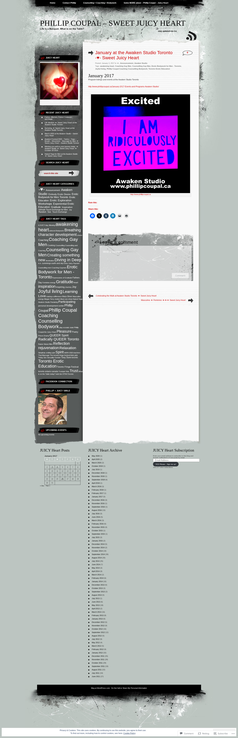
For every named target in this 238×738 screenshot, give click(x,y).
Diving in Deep (68, 260)
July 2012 (95, 639)
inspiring (60, 287)
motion (57, 299)
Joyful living (50, 291)
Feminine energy (49, 283)
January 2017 (97, 497)
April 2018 (96, 483)
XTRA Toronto (68, 374)
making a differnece (54, 296)
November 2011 (98, 659)
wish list (59, 374)
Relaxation (67, 348)
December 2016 (98, 500)
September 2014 (98, 554)
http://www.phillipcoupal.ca (140, 194)
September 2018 (98, 480)
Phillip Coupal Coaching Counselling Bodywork (57, 318)
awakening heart (107, 66)
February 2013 (97, 615)
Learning (70, 291)
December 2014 (98, 544)
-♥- (42, 189)
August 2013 (97, 595)
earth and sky (57, 263)
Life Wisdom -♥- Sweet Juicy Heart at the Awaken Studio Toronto (61, 124)
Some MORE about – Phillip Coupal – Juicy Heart (146, 3)
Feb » (48, 486)
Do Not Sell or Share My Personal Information (129, 688)
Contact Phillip (69, 3)
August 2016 (97, 510)
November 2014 (98, 547)
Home (52, 3)
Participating (66, 301)
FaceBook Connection (59, 381)
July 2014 (95, 561)
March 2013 (96, 612)
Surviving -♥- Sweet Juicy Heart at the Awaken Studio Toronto (60, 129)
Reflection (61, 343)
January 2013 (97, 619)
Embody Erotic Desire (59, 194)
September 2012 (98, 632)
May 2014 (96, 568)
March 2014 (96, 575)
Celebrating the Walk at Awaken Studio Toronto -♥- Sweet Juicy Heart (126, 296)
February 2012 (97, 649)
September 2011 (98, 666)
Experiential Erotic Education (56, 205)
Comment (180, 275)
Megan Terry (49, 299)
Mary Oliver (67, 296)
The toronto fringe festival (60, 355)
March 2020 (96, 463)
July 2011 (95, 673)
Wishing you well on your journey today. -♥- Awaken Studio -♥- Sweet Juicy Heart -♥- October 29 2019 (62, 148)
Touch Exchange (59, 212)
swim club (68, 353)
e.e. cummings (44, 263)
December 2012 (98, 622)
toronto (75, 357)
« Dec (42, 486)
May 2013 (96, 605)
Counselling (60, 245)
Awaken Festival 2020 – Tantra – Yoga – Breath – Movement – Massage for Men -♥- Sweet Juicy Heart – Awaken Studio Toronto (62, 141)
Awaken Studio (140, 63)
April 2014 (96, 571)
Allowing (52, 225)
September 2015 (98, 534)
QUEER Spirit (59, 335)
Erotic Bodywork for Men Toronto (58, 196)
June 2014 (96, 564)
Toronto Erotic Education (51, 364)
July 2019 (95, 469)
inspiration (47, 286)
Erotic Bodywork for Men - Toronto (58, 271)
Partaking (54, 302)
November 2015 (98, 527)
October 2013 (97, 588)
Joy (70, 210)
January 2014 (97, 581)
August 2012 (97, 636)
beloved (52, 231)
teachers (76, 353)
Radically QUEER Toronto (58, 339)
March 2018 (96, 486)
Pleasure (64, 331)
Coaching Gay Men (123, 66)
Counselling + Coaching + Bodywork (99, 3)
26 (62, 479)
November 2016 (98, 503)
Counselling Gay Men (141, 66)
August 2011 (97, 670)
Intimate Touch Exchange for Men (53, 210)
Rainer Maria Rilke (45, 344)
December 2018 (98, 473)
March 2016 (96, 520)
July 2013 (95, 598)
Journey (68, 287)
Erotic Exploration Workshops (54, 202)
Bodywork (60, 231)
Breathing (72, 230)
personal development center (51, 306)
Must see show (66, 299)
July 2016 (95, 514)
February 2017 (97, 493)
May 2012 (96, 642)
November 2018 (98, 476)
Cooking (51, 245)
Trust (74, 371)
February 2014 (97, 578)
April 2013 (96, 609)
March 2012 (96, 646)
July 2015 (95, 537)
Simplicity (41, 353)
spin (53, 353)
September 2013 (98, 592)
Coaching (43, 240)
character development (57, 234)
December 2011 (98, 656)
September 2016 (98, 507)
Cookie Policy (129, 733)
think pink (74, 355)
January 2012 (97, 653)
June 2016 (96, 517)
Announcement (53, 190)
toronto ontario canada (48, 371)
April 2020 (96, 459)
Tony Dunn (66, 357)
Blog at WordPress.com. (100, 688)
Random (42, 212)
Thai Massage (43, 355)
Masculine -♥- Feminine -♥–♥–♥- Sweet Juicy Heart (163, 300)
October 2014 (97, 551)
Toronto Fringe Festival (68, 367)
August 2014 (97, 558)
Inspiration (67, 207)
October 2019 (97, 466)
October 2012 (97, 629)
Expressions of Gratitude (62, 278)
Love (42, 296)
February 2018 (97, 490)
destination (50, 261)
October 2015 (97, 531)
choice (79, 235)
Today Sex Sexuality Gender (49, 357)
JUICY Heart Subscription (173, 450)
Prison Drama (43, 336)
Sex (49, 212)
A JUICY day (43, 225)
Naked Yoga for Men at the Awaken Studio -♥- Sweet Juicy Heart (61, 155)
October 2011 (97, 663)
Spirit (60, 352)
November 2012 (98, 626)
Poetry (75, 332)
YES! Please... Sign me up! (165, 464)
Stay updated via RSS (167, 31)
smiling (48, 353)
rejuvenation (48, 348)
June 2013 (96, 602)
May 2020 (96, 456)
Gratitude (56, 207)
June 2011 (96, 676)
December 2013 (98, 585)
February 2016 (97, 524)
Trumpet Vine (64, 371)
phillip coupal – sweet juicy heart (112, 23)
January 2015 (97, 541)
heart (76, 282)
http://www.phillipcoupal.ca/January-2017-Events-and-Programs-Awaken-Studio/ (123, 86)
